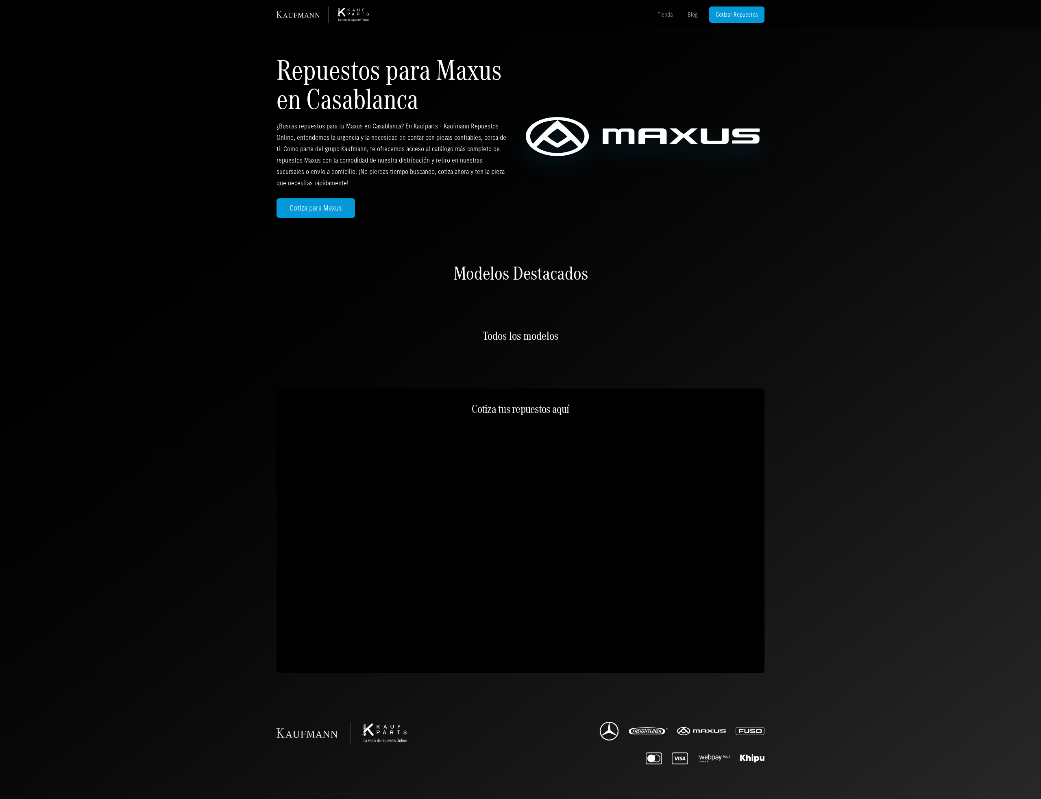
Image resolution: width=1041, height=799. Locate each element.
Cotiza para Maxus (316, 207)
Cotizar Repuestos (737, 14)
